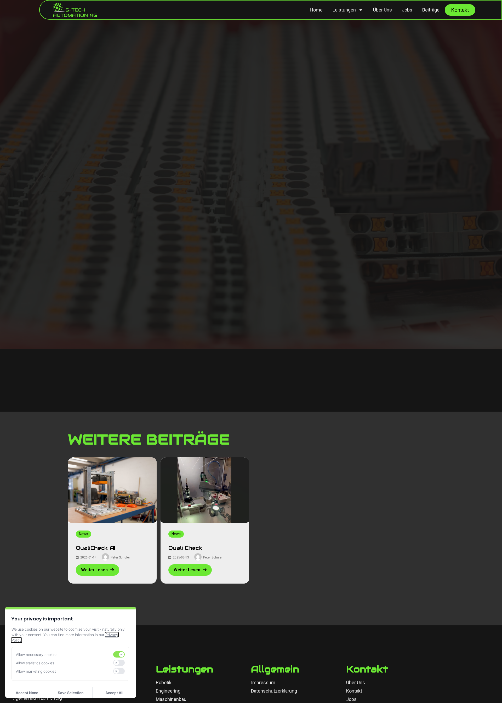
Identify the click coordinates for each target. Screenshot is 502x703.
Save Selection (70, 692)
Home (316, 10)
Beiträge (431, 10)
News (83, 534)
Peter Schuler (120, 557)
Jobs (407, 10)
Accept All (114, 692)
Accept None (27, 692)
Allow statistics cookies (35, 663)
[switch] (119, 654)
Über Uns (382, 10)
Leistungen (344, 10)
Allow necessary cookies (36, 654)
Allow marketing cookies (36, 671)
